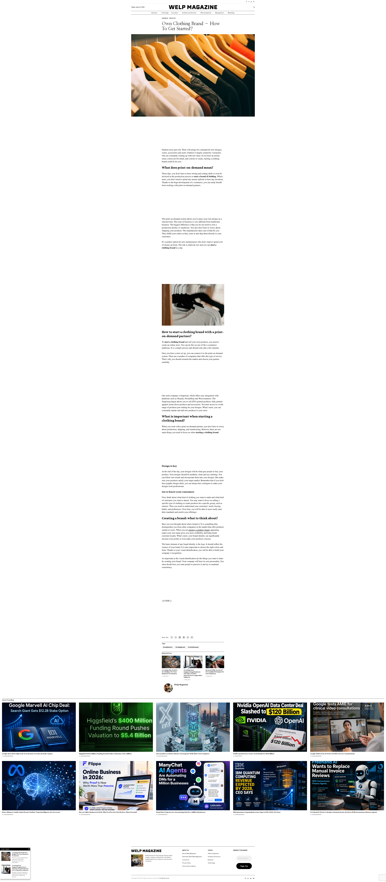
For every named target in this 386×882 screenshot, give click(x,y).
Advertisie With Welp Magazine (192, 856)
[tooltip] (246, 2)
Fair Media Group (164, 878)
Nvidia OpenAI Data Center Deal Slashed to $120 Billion (253, 754)
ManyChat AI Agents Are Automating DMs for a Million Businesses (181, 812)
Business (165, 18)
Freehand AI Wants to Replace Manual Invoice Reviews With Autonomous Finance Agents (343, 812)
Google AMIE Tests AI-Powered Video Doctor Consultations (332, 754)
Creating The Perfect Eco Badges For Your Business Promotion (170, 671)
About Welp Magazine (189, 853)
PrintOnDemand (193, 647)
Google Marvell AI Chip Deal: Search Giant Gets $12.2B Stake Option (27, 754)
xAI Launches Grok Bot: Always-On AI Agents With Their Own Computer (183, 754)
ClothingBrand (180, 647)
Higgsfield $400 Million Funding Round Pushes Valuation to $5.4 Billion (105, 754)
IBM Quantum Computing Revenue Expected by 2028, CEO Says (256, 812)
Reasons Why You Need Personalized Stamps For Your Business (215, 671)
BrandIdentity (167, 647)
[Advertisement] (193, 134)
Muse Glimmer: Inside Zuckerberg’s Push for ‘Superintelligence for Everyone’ (31, 812)
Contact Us (185, 860)
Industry (172, 18)
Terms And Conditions (189, 866)
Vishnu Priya (238, 756)
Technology (211, 863)
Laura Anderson (8, 756)
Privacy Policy (186, 863)
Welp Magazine (181, 685)
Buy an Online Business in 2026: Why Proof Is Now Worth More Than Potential (108, 812)
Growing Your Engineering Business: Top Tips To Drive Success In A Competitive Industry (193, 673)
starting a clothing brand (198, 529)
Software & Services (214, 856)
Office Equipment (213, 853)
